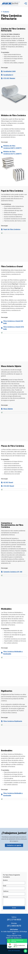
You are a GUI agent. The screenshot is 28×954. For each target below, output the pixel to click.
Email (4, 885)
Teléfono (5, 891)
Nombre (5, 880)
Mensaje (5, 897)
